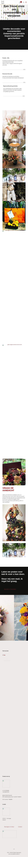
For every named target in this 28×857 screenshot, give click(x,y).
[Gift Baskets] (2, 2)
